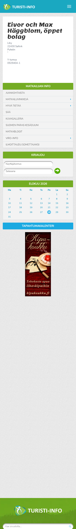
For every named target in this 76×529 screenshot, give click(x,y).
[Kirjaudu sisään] (57, 171)
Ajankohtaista (15, 93)
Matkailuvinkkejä (17, 99)
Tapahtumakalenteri (38, 226)
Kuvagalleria (14, 119)
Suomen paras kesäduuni (22, 125)
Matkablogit (14, 131)
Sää (8, 112)
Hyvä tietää (13, 106)
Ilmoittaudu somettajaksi (22, 144)
